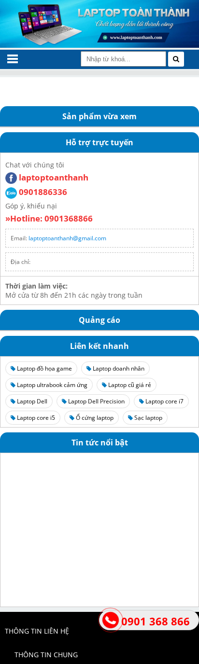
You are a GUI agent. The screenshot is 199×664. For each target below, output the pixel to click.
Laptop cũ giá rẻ (129, 385)
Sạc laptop (147, 418)
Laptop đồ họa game (43, 368)
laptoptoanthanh (52, 177)
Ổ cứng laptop (94, 418)
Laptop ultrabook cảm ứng (51, 385)
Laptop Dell (31, 401)
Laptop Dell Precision (96, 401)
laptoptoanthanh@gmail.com (67, 238)
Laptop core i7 (164, 401)
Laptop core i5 (35, 418)
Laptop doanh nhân (117, 368)
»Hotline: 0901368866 (49, 218)
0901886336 (42, 191)
